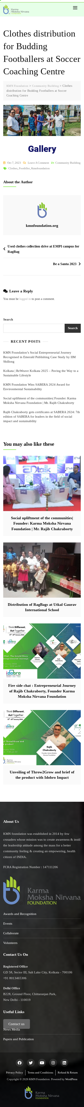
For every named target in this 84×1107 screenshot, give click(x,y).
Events (7, 923)
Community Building (68, 162)
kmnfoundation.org (42, 225)
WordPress (71, 1079)
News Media (11, 1029)
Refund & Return (68, 1072)
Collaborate (11, 933)
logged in (25, 299)
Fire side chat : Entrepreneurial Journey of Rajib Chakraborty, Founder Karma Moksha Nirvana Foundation (42, 690)
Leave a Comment (38, 162)
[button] (76, 7)
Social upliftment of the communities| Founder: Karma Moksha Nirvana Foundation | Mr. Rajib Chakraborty (39, 401)
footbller (24, 168)
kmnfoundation (40, 168)
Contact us (16, 1024)
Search (8, 319)
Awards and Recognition (19, 914)
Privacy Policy (14, 1072)
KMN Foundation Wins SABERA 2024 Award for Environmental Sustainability (36, 387)
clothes (12, 168)
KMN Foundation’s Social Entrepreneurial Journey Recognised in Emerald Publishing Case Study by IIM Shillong (39, 357)
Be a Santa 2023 (64, 264)
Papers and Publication (18, 1039)
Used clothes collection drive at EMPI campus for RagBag (43, 249)
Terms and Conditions (40, 1072)
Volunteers (10, 943)
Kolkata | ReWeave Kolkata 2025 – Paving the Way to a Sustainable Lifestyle (40, 373)
